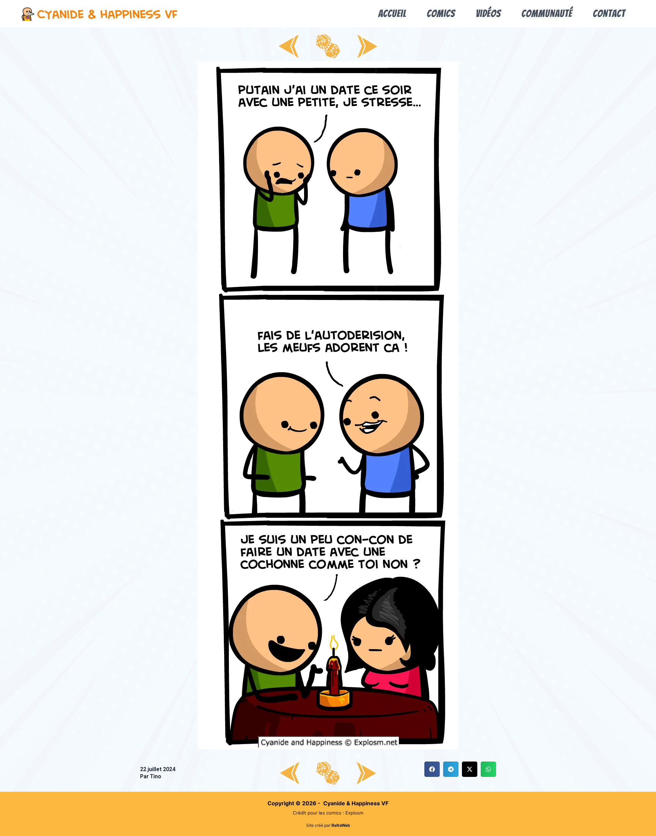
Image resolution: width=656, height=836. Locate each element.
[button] (432, 769)
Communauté (546, 13)
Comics (441, 13)
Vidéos (488, 13)
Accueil (392, 13)
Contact (609, 13)
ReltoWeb (340, 825)
